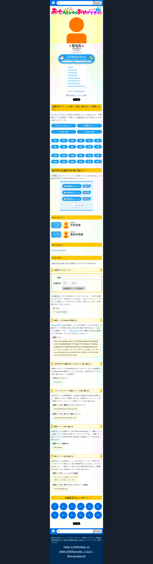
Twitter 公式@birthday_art (76, 547)
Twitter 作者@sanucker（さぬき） (74, 540)
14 (72, 155)
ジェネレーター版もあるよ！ (76, 91)
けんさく (98, 3)
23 (97, 161)
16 (89, 155)
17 (97, 155)
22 (89, 161)
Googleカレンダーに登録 (77, 95)
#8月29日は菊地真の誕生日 (76, 86)
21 (80, 161)
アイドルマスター (76, 52)
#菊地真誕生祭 (72, 73)
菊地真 (61, 312)
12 (55, 155)
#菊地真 (70, 67)
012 (64, 132)
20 (72, 161)
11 (97, 147)
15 (80, 155)
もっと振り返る (76, 205)
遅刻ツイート (90, 125)
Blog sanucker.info (76, 556)
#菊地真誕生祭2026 (74, 81)
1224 (90, 132)
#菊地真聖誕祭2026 (74, 83)
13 (63, 155)
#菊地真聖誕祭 (72, 75)
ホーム (53, 5)
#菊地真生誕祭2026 (74, 78)
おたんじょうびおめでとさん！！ (76, 10)
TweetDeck (58, 382)
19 (63, 161)
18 (55, 161)
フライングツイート (64, 125)
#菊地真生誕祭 (72, 70)
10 (89, 147)
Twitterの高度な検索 (58, 325)
